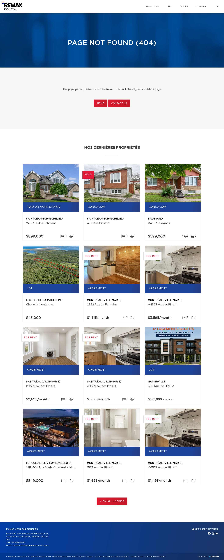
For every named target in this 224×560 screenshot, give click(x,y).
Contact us (119, 103)
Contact (201, 6)
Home (100, 103)
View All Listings (112, 501)
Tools (184, 6)
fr (217, 6)
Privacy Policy (122, 557)
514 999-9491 (18, 543)
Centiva (214, 556)
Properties (152, 6)
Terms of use (137, 557)
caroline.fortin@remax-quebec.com (30, 546)
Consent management (155, 557)
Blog (169, 6)
